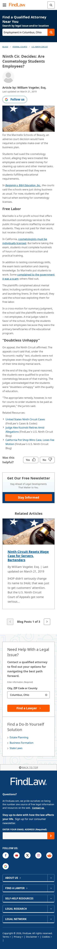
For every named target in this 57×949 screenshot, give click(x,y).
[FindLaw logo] (18, 5)
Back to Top (30, 767)
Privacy (17, 936)
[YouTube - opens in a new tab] (16, 855)
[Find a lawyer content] (51, 888)
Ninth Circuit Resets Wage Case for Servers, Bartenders (28, 555)
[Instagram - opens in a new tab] (38, 855)
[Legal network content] (51, 919)
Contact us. (38, 807)
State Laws (16, 748)
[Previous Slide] (10, 622)
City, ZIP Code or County (22, 688)
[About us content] (51, 877)
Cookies (46, 936)
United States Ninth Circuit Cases (25, 419)
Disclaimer (31, 936)
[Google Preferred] (6, 866)
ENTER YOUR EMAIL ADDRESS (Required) (25, 829)
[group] (28, 572)
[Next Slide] (47, 622)
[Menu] (4, 5)
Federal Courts (20, 47)
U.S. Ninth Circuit (40, 47)
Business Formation (21, 742)
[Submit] (50, 835)
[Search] (51, 5)
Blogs (5, 47)
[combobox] (28, 694)
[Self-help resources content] (51, 898)
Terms (6, 936)
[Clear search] (46, 694)
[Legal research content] (51, 908)
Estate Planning (19, 737)
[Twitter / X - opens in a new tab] (27, 855)
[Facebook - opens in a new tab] (6, 855)
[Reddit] (49, 855)
